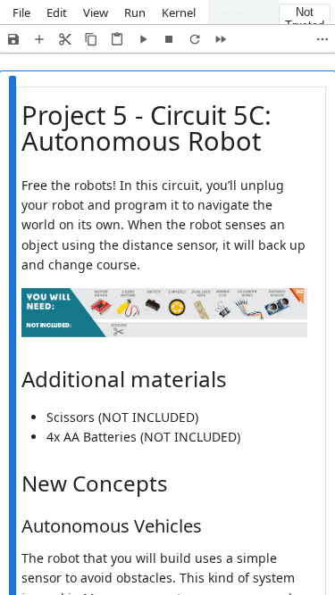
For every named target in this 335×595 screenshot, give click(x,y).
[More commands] (322, 38)
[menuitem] (21, 12)
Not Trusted (304, 18)
